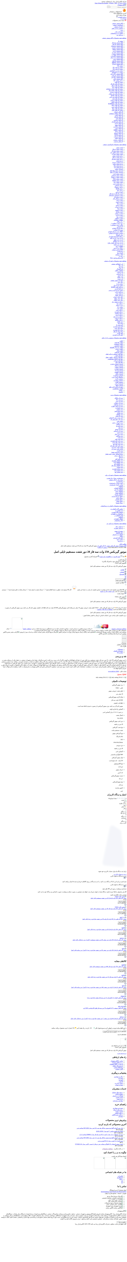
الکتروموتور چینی (118, 59)
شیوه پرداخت (119, 1111)
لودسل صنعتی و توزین (116, 364)
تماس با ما (120, 539)
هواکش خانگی (119, 270)
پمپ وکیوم (120, 409)
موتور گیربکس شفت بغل (116, 90)
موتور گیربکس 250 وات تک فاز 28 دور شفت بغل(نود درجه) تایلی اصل (106, 929)
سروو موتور (119, 160)
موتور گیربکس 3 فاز (117, 85)
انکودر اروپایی (119, 349)
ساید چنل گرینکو (118, 331)
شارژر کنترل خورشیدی (116, 485)
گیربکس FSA (119, 131)
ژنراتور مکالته (119, 320)
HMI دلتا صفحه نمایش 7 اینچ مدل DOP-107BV (109, 1131)
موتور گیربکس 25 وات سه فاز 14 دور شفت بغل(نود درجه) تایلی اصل (106, 977)
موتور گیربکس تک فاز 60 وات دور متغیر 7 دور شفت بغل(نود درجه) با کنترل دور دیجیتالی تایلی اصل (98, 1018)
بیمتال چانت (119, 498)
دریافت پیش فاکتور (117, 1115)
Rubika (106, 3)
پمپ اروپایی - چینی (117, 422)
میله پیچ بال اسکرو (117, 228)
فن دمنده (120, 279)
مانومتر (121, 392)
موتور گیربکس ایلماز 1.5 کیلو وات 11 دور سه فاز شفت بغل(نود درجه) (106, 997)
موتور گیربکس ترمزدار (116, 92)
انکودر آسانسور (118, 346)
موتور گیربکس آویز (117, 98)
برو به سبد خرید (121, 1053)
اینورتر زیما (120, 216)
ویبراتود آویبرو (119, 288)
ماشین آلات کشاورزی (116, 509)
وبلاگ (121, 536)
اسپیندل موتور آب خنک (116, 172)
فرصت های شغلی (117, 1066)
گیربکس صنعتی (118, 112)
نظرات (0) (120, 652)
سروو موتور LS (118, 167)
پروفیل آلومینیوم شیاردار (116, 236)
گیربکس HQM (118, 135)
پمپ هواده (120, 321)
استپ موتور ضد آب (117, 154)
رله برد (121, 256)
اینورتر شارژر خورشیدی (116, 483)
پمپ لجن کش (119, 439)
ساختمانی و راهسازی (117, 514)
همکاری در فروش (117, 534)
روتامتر (121, 390)
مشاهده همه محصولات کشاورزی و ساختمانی (113, 506)
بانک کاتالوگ (119, 533)
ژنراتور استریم (119, 311)
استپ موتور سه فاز (117, 151)
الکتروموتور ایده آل (117, 64)
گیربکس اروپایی (118, 136)
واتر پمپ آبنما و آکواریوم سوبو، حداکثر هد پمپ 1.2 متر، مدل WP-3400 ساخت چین (100, 1137)
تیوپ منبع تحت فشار (117, 452)
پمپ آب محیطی (118, 404)
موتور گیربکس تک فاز (116, 84)
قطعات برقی (119, 246)
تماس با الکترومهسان (117, 1061)
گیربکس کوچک (118, 117)
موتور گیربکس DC (117, 87)
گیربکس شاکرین (118, 126)
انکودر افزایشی (118, 342)
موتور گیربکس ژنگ (117, 108)
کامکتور (120, 517)
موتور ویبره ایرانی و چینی (116, 290)
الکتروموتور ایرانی (118, 51)
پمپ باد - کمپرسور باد (117, 419)
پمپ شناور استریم (117, 469)
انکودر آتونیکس (118, 352)
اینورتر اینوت (119, 202)
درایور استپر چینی (118, 184)
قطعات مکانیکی (118, 220)
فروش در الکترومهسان (116, 1064)
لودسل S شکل (119, 365)
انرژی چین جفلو (118, 240)
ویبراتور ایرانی (119, 292)
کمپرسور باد (119, 325)
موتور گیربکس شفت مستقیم (114, 89)
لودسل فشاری (118, 369)
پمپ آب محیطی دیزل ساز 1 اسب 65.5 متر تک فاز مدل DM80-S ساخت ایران (101, 1134)
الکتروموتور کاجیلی (117, 61)
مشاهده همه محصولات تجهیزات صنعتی (115, 261)
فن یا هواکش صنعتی (117, 264)
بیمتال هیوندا (119, 503)
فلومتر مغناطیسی (117, 388)
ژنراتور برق (119, 303)
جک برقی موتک (118, 298)
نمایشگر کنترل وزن (117, 377)
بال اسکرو (120, 226)
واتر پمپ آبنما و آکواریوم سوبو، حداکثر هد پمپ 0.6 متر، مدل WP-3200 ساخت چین (100, 1128)
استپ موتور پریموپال (117, 177)
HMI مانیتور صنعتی (117, 249)
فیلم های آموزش (118, 538)
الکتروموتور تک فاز (117, 44)
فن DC (121, 265)
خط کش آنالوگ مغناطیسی (115, 359)
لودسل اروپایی (119, 383)
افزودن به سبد (122, 901)
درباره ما (120, 541)
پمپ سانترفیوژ (118, 411)
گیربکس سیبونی (118, 141)
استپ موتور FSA (118, 179)
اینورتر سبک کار (118, 197)
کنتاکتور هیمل (119, 493)
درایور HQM (119, 188)
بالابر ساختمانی (118, 520)
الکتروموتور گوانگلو (117, 62)
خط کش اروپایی (118, 360)
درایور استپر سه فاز (117, 159)
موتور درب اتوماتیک (117, 72)
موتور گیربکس (119, 82)
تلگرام (122, 570)
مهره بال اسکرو (118, 230)
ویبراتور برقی (119, 526)
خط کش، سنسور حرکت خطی (114, 354)
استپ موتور (119, 147)
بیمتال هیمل (119, 501)
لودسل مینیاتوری (118, 375)
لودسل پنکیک (119, 374)
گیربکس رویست (118, 140)
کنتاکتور (120, 486)
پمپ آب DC (119, 399)
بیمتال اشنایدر (119, 499)
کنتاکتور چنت (119, 491)
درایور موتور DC (118, 80)
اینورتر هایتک (119, 212)
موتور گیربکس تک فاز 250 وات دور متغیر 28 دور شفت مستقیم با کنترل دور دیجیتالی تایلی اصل (99, 940)
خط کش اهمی (119, 355)
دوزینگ (121, 457)
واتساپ (122, 572)
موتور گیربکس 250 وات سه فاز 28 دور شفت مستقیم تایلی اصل (108, 908)
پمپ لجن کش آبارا (117, 442)
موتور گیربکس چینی (117, 107)
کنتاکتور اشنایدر (118, 488)
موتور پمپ (120, 308)
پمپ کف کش (119, 459)
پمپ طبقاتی (119, 414)
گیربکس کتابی (119, 115)
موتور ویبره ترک (118, 285)
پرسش (104, 547)
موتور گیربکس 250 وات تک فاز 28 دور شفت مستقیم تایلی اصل (108, 898)
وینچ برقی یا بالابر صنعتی (116, 480)
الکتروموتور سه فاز (117, 42)
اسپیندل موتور (119, 169)
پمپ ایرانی (120, 432)
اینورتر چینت (119, 205)
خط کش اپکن (119, 362)
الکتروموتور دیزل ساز (116, 57)
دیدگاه (100, 547)
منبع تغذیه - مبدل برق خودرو (115, 478)
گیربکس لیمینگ (118, 133)
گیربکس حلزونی (118, 120)
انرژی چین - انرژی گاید (116, 238)
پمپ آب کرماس (118, 431)
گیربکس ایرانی (118, 123)
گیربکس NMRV (118, 130)
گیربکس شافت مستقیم (116, 113)
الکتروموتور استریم (117, 52)
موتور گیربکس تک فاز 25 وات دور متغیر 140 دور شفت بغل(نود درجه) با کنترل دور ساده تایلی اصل (98, 987)
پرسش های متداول (117, 1092)
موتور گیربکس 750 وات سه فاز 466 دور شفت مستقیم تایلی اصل (107, 966)
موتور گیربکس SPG (117, 105)
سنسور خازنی (119, 378)
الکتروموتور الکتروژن (117, 56)
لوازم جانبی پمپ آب (117, 447)
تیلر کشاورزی (119, 510)
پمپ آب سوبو (119, 429)
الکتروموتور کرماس (117, 75)
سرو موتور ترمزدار (117, 162)
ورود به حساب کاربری (120, 874)
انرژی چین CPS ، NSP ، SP (115, 243)
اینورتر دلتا (120, 203)
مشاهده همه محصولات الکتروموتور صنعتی (114, 38)
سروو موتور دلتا (118, 165)
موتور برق (120, 307)
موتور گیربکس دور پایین (116, 97)
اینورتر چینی (119, 200)
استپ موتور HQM (117, 180)
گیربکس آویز (119, 118)
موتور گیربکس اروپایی (116, 100)
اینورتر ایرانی (119, 215)
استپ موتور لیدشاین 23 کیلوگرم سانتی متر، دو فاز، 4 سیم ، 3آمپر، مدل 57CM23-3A (99, 1144)
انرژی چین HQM (118, 241)
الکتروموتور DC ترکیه (116, 74)
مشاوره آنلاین (119, 1094)
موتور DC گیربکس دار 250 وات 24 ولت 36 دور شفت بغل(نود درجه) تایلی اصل (104, 919)
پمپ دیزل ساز (119, 434)
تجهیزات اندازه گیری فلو (116, 387)
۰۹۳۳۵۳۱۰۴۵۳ (112, 3)
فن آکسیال (120, 269)
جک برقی (120, 282)
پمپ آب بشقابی (118, 403)
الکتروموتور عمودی (117, 47)
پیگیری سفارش (118, 1076)
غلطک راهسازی (118, 519)
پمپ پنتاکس (119, 424)
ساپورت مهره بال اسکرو (116, 233)
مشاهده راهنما (27, 628)
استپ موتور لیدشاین (117, 175)
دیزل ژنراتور (119, 305)
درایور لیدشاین (119, 185)
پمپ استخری (119, 408)
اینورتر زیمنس (119, 213)
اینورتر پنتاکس (119, 218)
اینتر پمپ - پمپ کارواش (116, 417)
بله (125, 577)
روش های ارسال (118, 1110)
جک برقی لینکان (118, 300)
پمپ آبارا (120, 437)
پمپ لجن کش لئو (118, 444)
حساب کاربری (119, 1083)
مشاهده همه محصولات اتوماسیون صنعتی (114, 144)
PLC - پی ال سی (118, 248)
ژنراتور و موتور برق (117, 302)
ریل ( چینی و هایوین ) (117, 223)
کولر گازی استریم (118, 335)
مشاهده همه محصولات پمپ (118, 395)
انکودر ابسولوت (118, 344)
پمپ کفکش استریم (117, 460)
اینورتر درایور (119, 192)
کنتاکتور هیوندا (119, 494)
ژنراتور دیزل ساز (118, 316)
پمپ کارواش (119, 416)
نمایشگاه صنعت (118, 1067)
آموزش (121, 1080)
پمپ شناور (120, 467)
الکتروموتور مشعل (117, 49)
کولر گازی (120, 333)
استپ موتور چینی (118, 174)
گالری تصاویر (119, 1069)
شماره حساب (119, 1085)
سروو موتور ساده (118, 164)
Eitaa (96, 3)
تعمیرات (120, 1078)
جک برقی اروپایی (118, 297)
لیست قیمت (119, 1097)
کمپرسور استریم (118, 326)
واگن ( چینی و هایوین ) (116, 225)
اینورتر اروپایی (119, 207)
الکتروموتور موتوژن (117, 54)
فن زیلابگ (120, 277)
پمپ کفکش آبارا (118, 462)
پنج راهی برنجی (118, 455)
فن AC (121, 267)
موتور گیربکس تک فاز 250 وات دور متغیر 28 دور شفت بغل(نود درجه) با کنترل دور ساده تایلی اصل (98, 950)
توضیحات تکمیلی (118, 651)
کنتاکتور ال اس (118, 489)
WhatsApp (101, 3)
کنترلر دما (120, 253)
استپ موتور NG (118, 182)
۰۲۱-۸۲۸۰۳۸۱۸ (121, 3)
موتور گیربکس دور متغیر (116, 93)
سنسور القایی (119, 382)
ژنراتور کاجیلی (119, 313)
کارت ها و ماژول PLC (116, 258)
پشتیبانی (120, 1116)
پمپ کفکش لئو (118, 464)
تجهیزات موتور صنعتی (116, 280)
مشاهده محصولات (107, 1148)
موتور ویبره (119, 283)
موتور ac (120, 41)
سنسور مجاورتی (118, 380)
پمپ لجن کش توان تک (116, 445)
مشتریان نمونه (119, 531)
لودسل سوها (119, 385)
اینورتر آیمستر (119, 210)
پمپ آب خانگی (118, 398)
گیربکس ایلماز (119, 138)
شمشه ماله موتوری (117, 512)
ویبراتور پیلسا (119, 295)
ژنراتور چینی (119, 310)
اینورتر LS (120, 208)
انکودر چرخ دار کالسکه (116, 347)
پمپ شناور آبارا (118, 470)
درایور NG (120, 190)
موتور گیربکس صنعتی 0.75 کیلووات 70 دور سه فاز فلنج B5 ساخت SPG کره (104, 1008)
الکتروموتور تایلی (118, 79)
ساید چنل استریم (118, 330)
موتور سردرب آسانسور (116, 70)
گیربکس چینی (119, 128)
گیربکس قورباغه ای (117, 121)
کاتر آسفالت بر (118, 515)
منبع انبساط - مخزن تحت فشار (114, 454)
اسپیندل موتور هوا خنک (116, 170)
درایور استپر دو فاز (117, 157)
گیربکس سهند (119, 125)
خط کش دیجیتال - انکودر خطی (114, 357)
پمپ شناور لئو (119, 472)
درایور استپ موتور (117, 156)
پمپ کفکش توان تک (117, 465)
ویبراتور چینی (119, 293)
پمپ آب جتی (119, 401)
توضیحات (120, 649)
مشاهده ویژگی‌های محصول (105, 609)
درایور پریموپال (118, 187)
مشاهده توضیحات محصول (118, 628)
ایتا (125, 576)
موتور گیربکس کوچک (117, 95)
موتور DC (120, 65)
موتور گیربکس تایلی (117, 110)
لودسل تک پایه (119, 370)
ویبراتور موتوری (118, 528)
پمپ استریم (119, 426)
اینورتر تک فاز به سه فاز (116, 193)
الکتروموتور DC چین (117, 77)
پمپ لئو (120, 427)
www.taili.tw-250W (113, 671)
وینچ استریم (119, 481)
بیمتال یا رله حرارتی (117, 496)
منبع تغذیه (120, 251)
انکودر (121, 341)
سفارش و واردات (118, 1100)
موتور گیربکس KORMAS (115, 103)
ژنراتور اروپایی (119, 318)
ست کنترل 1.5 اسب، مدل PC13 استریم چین (110, 1141)
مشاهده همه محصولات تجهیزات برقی (115, 475)
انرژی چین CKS (118, 244)
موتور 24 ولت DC (118, 69)
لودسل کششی (118, 372)
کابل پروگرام (119, 254)
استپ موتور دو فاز (117, 149)
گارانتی (121, 1081)
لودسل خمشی (119, 367)
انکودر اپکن (120, 350)
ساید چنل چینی (118, 328)
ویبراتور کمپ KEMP (117, 287)
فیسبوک (121, 574)
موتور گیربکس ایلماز (117, 102)
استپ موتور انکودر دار (116, 152)
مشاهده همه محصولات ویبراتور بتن (116, 523)
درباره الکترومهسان (117, 1062)
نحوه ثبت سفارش (118, 1108)
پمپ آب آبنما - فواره (117, 406)
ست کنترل (120, 450)
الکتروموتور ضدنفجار (117, 46)
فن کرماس (119, 274)
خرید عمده (120, 1099)
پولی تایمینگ (119, 235)
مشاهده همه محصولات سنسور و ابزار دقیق (114, 338)
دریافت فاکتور (119, 1113)
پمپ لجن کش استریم (117, 441)
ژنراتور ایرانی (119, 315)
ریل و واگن (120, 221)
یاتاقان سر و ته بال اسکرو (115, 231)
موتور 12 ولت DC (118, 67)
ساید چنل (120, 323)
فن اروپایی (120, 272)
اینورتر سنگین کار (118, 198)
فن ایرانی (120, 275)
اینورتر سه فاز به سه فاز (116, 195)
